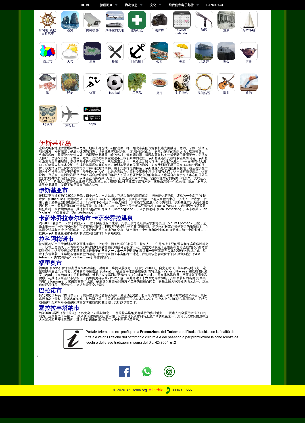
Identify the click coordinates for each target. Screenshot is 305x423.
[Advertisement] (149, 406)
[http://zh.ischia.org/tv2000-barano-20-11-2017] (169, 371)
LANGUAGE (215, 5)
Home (85, 5)
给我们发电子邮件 (181, 5)
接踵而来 (106, 5)
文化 (153, 5)
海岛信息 (131, 5)
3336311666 (181, 390)
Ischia (158, 389)
